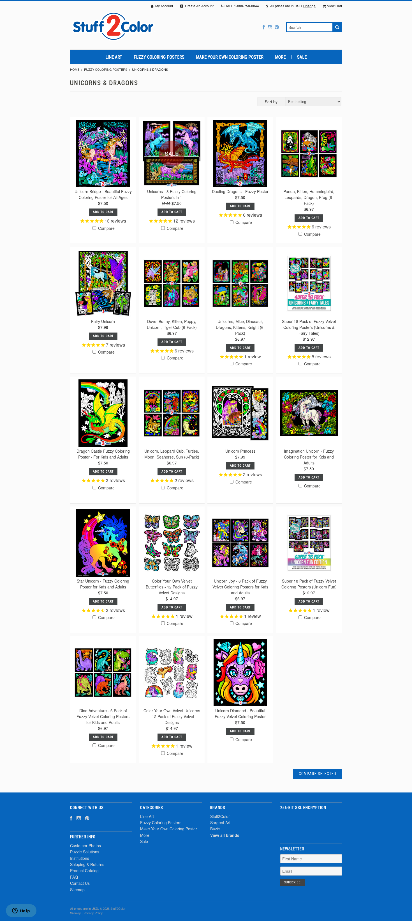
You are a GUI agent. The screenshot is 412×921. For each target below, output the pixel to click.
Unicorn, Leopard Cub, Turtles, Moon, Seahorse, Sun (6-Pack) (171, 454)
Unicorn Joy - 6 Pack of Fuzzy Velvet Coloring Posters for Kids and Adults (240, 586)
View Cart (334, 5)
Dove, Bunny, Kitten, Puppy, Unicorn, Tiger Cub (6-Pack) (172, 324)
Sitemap (77, 889)
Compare (106, 228)
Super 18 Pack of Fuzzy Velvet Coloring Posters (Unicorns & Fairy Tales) (309, 327)
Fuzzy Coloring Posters (159, 57)
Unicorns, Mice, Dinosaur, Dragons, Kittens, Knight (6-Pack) (240, 327)
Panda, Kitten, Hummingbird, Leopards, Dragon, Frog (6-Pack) (308, 197)
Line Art (113, 57)
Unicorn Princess (240, 451)
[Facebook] (264, 27)
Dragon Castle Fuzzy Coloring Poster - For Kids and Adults (103, 454)
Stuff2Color (220, 816)
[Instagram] (270, 27)
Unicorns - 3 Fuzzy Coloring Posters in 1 (171, 194)
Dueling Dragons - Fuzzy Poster (240, 191)
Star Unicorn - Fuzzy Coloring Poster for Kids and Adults (103, 584)
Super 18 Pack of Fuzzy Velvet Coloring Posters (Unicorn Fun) (309, 584)
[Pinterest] (277, 27)
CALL (241, 5)
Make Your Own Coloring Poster (229, 57)
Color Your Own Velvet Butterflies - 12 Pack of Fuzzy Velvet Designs (172, 586)
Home (74, 69)
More (280, 57)
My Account (163, 5)
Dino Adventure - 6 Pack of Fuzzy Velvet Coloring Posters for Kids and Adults (103, 716)
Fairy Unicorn (103, 321)
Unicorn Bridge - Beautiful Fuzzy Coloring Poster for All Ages (103, 194)
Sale (302, 57)
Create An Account (199, 5)
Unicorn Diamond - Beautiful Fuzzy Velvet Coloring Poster (240, 713)
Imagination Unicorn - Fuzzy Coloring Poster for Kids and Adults (309, 457)
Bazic (215, 828)
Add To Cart (103, 212)
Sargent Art (220, 822)
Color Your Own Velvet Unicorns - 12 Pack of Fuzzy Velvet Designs (171, 716)
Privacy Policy (93, 913)
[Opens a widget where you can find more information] (21, 911)
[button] (311, 823)
